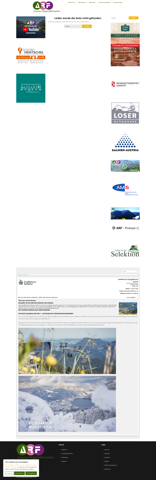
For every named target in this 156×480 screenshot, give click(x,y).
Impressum (107, 469)
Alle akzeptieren (31, 473)
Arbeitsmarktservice (67, 453)
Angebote (64, 449)
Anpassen (9, 473)
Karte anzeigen (131, 297)
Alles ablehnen (19, 473)
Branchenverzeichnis (104, 2)
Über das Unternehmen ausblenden (28, 297)
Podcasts (64, 461)
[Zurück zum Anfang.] (137, 297)
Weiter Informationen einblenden (48, 297)
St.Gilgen (132, 285)
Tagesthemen (81, 2)
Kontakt (106, 461)
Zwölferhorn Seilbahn (132, 293)
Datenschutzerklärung (110, 465)
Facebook (107, 453)
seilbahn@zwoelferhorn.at (131, 291)
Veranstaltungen (117, 2)
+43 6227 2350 (134, 288)
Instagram (107, 457)
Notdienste (65, 457)
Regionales (92, 2)
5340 (137, 285)
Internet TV (71, 2)
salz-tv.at (106, 449)
